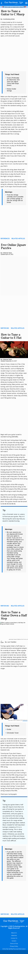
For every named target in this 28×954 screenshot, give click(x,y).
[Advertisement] (14, 56)
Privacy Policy (14, 946)
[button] (1, 3)
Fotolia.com (25, 639)
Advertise (14, 935)
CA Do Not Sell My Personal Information (14, 949)
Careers (14, 941)
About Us (14, 933)
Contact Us (14, 938)
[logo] (14, 3)
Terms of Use (14, 943)
